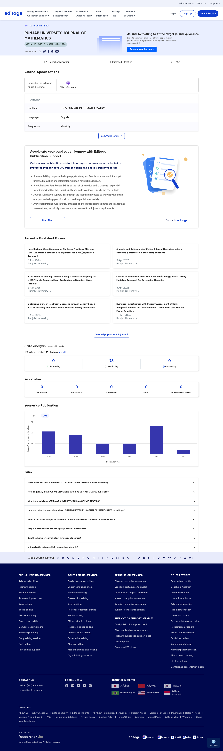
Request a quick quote (142, 49)
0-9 (191, 557)
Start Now (47, 220)
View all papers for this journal (112, 334)
